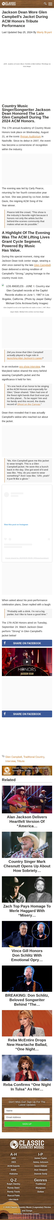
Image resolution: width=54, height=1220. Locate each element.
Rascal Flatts (13, 1196)
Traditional (41, 1184)
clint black (13, 1199)
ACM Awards (13, 1166)
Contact (36, 1213)
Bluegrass (40, 1188)
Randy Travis (13, 1192)
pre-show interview (29, 366)
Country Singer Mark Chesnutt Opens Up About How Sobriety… (27, 866)
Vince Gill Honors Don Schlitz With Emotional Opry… (27, 955)
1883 (13, 1158)
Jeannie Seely (40, 1174)
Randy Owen (13, 1188)
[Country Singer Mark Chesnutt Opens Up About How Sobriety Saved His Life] (27, 845)
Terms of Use (17, 1213)
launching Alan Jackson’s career (24, 358)
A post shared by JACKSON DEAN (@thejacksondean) (27, 558)
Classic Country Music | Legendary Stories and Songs (29, 769)
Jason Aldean (40, 1166)
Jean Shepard (40, 1170)
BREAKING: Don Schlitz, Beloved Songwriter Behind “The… (27, 999)
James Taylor (40, 1158)
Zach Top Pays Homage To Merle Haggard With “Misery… (27, 910)
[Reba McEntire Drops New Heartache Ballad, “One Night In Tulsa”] (27, 1023)
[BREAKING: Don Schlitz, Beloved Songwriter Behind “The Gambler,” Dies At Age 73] (27, 979)
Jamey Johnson (40, 1162)
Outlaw (40, 1192)
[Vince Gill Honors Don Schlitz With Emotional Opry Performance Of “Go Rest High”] (27, 934)
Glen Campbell (42, 265)
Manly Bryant (44, 32)
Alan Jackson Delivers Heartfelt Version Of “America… (27, 821)
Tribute (20, 761)
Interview (10, 761)
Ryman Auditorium (30, 136)
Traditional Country (33, 757)
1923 (13, 1162)
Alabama (13, 1174)
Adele (13, 1170)
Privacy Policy (27, 1213)
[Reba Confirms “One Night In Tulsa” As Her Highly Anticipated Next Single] (27, 1068)
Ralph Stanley (13, 1184)
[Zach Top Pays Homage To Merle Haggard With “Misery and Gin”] (27, 889)
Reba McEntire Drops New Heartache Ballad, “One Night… (27, 1044)
